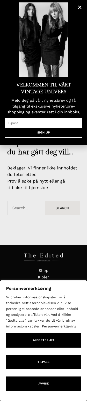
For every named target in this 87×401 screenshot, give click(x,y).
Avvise (43, 383)
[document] (43, 200)
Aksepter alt (43, 340)
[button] (79, 7)
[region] (43, 340)
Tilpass (43, 362)
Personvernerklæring (59, 326)
